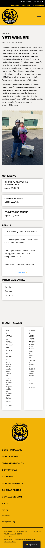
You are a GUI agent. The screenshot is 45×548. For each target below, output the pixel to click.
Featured (8, 291)
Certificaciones (32, 339)
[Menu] (39, 16)
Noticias (6, 33)
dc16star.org (6, 516)
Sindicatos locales (13, 463)
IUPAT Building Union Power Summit (21, 231)
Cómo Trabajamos (12, 450)
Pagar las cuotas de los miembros (27, 5)
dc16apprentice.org (8, 522)
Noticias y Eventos (12, 483)
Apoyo (5, 503)
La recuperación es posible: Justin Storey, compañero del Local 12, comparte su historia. (19, 254)
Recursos (7, 477)
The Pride (8, 295)
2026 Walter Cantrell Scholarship (19, 265)
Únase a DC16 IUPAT (12, 497)
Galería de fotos (11, 490)
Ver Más (22, 273)
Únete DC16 (39, 2)
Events (7, 287)
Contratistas (25, 2)
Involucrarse (10, 457)
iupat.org (5, 510)
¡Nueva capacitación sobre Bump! (9, 348)
